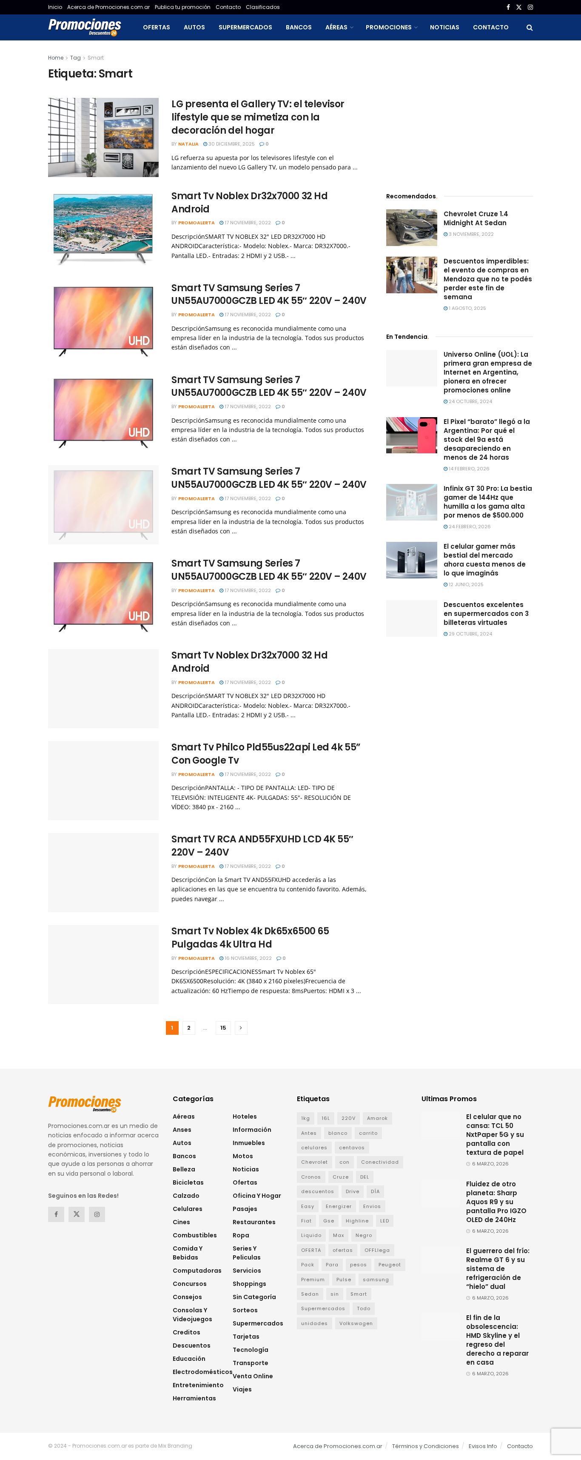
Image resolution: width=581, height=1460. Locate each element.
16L (326, 1118)
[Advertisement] (459, 112)
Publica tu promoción (183, 7)
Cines (181, 1222)
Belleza (184, 1169)
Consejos (187, 1297)
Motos (243, 1156)
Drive (352, 1191)
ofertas (343, 1250)
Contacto (228, 7)
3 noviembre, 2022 (470, 234)
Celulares (187, 1209)
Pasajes (245, 1209)
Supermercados (245, 27)
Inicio (55, 7)
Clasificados (263, 7)
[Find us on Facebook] (508, 7)
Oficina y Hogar (257, 1195)
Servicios (247, 1270)
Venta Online (253, 1376)
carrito (368, 1133)
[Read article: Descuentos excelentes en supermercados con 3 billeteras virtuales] (411, 618)
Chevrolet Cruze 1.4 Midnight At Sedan (476, 218)
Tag (75, 57)
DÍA (375, 1191)
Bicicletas (188, 1182)
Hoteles (245, 1116)
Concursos (190, 1284)
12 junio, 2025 (465, 584)
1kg (305, 1118)
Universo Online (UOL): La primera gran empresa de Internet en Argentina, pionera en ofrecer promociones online (488, 372)
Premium (313, 1279)
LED (384, 1220)
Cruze (341, 1177)
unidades (314, 1323)
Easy (307, 1206)
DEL (364, 1177)
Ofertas (156, 27)
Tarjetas (246, 1336)
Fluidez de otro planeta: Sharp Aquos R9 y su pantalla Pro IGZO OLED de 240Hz (496, 1201)
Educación (189, 1358)
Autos (194, 27)
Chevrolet (314, 1162)
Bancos (299, 27)
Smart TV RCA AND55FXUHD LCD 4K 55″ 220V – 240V (262, 846)
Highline (357, 1220)
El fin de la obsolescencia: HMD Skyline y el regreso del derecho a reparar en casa (497, 1340)
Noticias (444, 27)
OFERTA (311, 1250)
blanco (337, 1133)
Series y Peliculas (247, 1253)
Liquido (311, 1235)
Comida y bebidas (187, 1253)
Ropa (241, 1235)
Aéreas (336, 27)
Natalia (188, 143)
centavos (352, 1147)
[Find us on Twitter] (519, 7)
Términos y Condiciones (425, 1446)
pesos (358, 1264)
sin (334, 1294)
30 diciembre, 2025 (231, 143)
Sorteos (245, 1310)
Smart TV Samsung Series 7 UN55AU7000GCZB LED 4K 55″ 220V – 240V (269, 294)
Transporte (250, 1363)
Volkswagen (356, 1323)
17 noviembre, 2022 (247, 222)
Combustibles (195, 1235)
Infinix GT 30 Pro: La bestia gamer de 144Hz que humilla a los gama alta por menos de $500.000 (488, 502)
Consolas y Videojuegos (192, 1314)
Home (55, 57)
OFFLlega (377, 1250)
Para (332, 1264)
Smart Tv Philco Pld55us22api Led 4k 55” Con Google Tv (266, 754)
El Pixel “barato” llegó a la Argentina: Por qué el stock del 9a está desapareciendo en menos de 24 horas (487, 439)
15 (223, 1028)
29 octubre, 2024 (469, 633)
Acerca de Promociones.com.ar (108, 7)
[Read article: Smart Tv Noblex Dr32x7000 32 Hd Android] (103, 229)
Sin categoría (254, 1297)
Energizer (339, 1206)
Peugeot (390, 1264)
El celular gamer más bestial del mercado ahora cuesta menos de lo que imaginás (485, 560)
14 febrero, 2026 (468, 468)
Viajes (242, 1389)
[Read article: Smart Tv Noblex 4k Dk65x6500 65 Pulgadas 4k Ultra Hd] (103, 964)
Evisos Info (483, 1446)
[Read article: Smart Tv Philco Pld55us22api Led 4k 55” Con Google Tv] (103, 780)
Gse (328, 1220)
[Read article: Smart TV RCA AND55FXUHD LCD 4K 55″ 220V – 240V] (103, 872)
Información (252, 1129)
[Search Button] (530, 27)
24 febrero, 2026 (469, 526)
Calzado (186, 1195)
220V (349, 1118)
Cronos (311, 1177)
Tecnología (250, 1349)
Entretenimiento (198, 1385)
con (344, 1162)
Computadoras (197, 1270)
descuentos (317, 1191)
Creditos (186, 1332)
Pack (307, 1264)
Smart (96, 57)
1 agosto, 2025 (466, 308)
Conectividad (380, 1162)
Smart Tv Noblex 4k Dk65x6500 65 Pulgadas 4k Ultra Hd (250, 938)
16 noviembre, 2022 (247, 958)
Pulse (343, 1279)
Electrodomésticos (203, 1372)
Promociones (389, 27)
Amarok (377, 1118)
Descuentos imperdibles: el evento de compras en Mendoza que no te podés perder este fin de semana (488, 279)
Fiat (306, 1220)
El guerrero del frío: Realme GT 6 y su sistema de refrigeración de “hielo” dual (498, 1268)
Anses (182, 1129)
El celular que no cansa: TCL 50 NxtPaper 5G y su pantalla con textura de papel (495, 1134)
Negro (364, 1235)
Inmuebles (249, 1143)
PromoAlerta (196, 222)
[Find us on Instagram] (530, 7)
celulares (314, 1147)
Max (338, 1235)
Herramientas (194, 1398)
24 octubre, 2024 (469, 401)
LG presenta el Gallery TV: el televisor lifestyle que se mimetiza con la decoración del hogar (258, 117)
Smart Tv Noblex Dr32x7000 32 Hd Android (249, 202)
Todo (363, 1308)
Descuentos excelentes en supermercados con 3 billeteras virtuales (486, 613)
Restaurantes (254, 1222)
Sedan (310, 1294)
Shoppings (249, 1284)
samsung (376, 1279)
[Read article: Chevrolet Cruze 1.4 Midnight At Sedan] (411, 227)
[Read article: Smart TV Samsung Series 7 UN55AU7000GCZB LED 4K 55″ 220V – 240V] (103, 321)
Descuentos (192, 1345)
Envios (372, 1206)
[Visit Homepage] (84, 27)
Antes (309, 1133)
